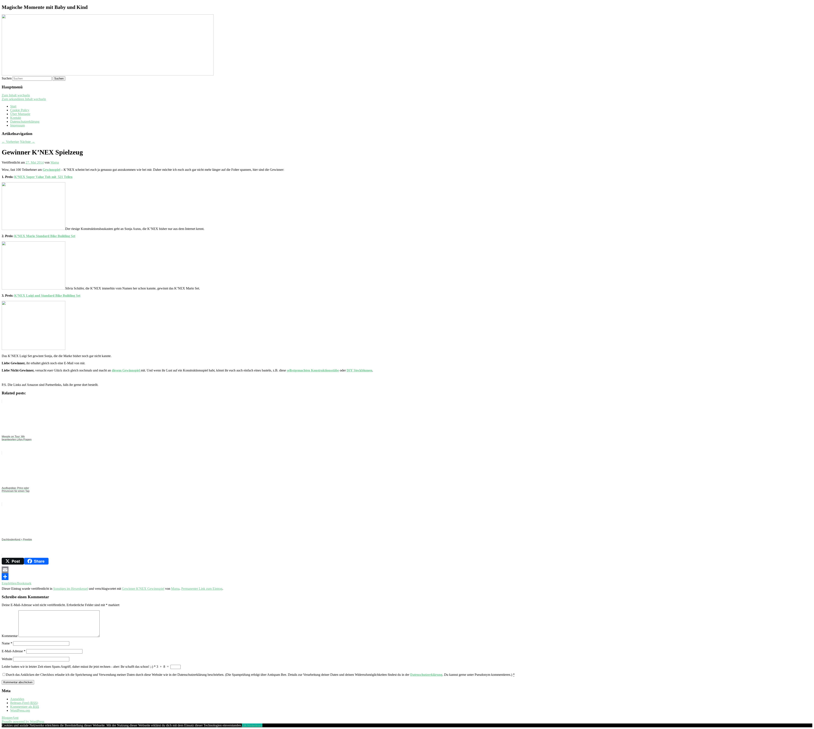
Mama (54, 162)
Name (7, 643)
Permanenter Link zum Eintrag (201, 588)
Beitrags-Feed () (24, 703)
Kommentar (10, 636)
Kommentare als (24, 706)
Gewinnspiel (51, 169)
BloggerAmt (10, 717)
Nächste (27, 141)
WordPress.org (20, 710)
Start (13, 106)
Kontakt (15, 118)
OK (244, 725)
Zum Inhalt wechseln (16, 95)
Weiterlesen (254, 725)
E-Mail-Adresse (13, 651)
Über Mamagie (20, 114)
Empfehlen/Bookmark (16, 583)
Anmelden (17, 699)
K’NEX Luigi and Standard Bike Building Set (47, 295)
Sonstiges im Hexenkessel (70, 588)
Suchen (7, 78)
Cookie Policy (19, 110)
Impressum (17, 125)
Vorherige (10, 141)
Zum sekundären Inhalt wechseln (24, 99)
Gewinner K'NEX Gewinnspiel (143, 588)
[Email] (407, 569)
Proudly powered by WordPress (23, 721)
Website (7, 659)
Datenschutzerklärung (24, 121)
